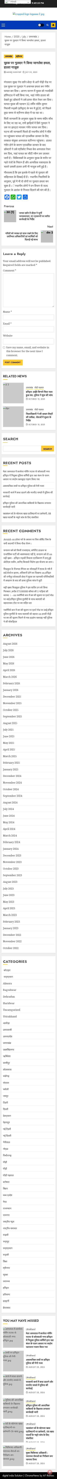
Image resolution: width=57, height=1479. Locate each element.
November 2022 (12, 941)
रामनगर (6, 1215)
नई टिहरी (7, 1129)
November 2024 (12, 782)
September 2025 (12, 716)
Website (7, 335)
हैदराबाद (6, 1307)
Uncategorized (11, 1009)
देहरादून (6, 1122)
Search (10, 439)
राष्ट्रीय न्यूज (8, 1221)
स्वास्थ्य (6, 1281)
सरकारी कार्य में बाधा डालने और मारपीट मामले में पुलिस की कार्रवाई (39, 1385)
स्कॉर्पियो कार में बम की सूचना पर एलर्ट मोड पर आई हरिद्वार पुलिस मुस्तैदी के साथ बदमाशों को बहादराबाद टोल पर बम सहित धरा (28, 599)
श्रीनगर (19, 56)
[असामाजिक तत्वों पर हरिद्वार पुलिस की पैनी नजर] (13, 1361)
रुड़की (6, 1234)
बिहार (5, 1188)
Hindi (13, 1)
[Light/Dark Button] (41, 25)
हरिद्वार (6, 1287)
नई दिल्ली (7, 1135)
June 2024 (8, 815)
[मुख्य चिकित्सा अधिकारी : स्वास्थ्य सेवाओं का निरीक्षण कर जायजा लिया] (13, 1455)
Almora (7, 983)
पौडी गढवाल (39, 387)
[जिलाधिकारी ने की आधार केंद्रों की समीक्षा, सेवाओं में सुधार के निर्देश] (13, 416)
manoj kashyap (13, 72)
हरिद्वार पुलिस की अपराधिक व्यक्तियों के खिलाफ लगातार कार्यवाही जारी (38, 1409)
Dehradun (9, 996)
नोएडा (5, 1149)
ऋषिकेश (6, 1056)
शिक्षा (5, 1261)
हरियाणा (6, 1294)
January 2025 (10, 769)
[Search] (47, 25)
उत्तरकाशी (7, 1029)
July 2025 (8, 729)
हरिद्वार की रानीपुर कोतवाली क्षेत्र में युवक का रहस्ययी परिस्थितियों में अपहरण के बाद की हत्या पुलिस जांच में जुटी (28, 576)
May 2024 (8, 822)
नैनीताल (6, 1142)
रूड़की (6, 1254)
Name (7, 311)
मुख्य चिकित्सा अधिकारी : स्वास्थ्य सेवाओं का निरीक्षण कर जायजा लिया (39, 1456)
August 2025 (10, 723)
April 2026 (9, 670)
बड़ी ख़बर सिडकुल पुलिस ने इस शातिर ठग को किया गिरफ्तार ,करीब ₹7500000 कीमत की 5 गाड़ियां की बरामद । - (25, 591)
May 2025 (8, 743)
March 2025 (10, 756)
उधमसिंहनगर (8, 1049)
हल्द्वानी (6, 1301)
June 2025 (8, 736)
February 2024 (11, 842)
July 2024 (8, 809)
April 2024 (9, 829)
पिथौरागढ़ (7, 1155)
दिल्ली (5, 1109)
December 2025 (12, 696)
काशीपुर (6, 1062)
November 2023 (12, 862)
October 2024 (11, 789)
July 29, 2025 (31, 72)
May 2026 (8, 663)
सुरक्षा (5, 1274)
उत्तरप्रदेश (7, 1036)
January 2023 (10, 928)
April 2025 (9, 749)
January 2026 (10, 690)
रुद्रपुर (6, 1241)
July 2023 (8, 888)
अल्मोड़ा (6, 1023)
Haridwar (9, 1003)
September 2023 (12, 875)
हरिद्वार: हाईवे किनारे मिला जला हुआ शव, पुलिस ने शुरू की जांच (39, 393)
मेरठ (5, 1201)
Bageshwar (9, 990)
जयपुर (5, 1096)
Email (7, 323)
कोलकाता (7, 1069)
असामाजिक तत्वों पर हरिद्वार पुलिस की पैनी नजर (23, 486)
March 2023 (10, 915)
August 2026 (10, 643)
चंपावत (6, 1082)
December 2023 (12, 855)
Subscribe (53, 25)
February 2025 (11, 762)
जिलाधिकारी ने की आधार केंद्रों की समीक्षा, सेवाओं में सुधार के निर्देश (39, 417)
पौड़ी (5, 1168)
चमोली (6, 1089)
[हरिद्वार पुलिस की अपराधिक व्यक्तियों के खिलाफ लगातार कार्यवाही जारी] (13, 1408)
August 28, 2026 (37, 1367)
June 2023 (8, 895)
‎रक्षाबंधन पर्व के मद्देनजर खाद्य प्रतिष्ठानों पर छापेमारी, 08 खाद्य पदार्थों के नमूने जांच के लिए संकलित (27, 515)
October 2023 (11, 868)
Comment (9, 270)
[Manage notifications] (49, 1472)
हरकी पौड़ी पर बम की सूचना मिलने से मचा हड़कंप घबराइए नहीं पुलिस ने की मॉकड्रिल (27, 617)
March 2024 (10, 835)
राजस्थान (7, 1208)
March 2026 (10, 676)
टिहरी (5, 1102)
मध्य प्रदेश (7, 1195)
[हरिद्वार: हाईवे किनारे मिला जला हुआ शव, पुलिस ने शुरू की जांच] (13, 393)
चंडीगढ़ (6, 1076)
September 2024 (12, 795)
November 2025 (12, 703)
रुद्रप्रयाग (8, 976)
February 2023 (11, 921)
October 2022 (11, 948)
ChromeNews (32, 1475)
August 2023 (10, 882)
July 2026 (8, 650)
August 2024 (10, 802)
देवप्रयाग (7, 1115)
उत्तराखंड (8, 56)
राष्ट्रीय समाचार (10, 1228)
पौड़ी (5, 1162)
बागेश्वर (6, 1182)
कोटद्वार (6, 970)
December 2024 (12, 776)
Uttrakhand (10, 1016)
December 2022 (12, 935)
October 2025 (11, 710)
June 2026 (8, 657)
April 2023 (9, 908)
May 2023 (8, 901)
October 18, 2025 (37, 399)
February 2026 (11, 683)
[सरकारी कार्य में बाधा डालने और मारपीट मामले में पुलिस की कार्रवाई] (13, 1384)
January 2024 (10, 848)
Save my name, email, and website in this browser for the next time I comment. (27, 351)
